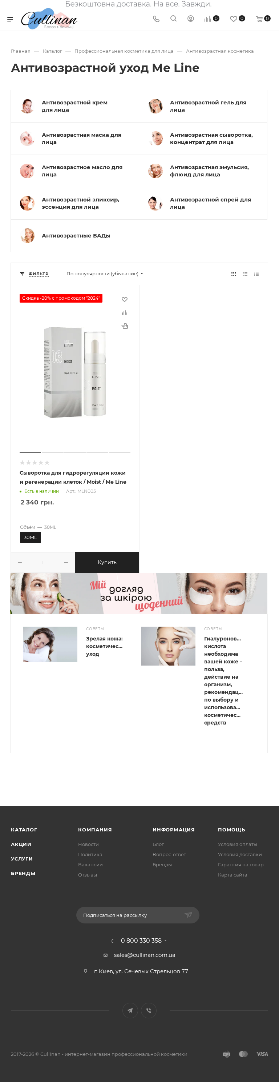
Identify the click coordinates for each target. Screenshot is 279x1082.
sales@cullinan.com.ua (144, 954)
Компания (95, 830)
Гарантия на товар (241, 864)
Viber (149, 1010)
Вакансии (90, 864)
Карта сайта (232, 875)
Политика (90, 854)
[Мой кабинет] (190, 19)
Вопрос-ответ (169, 854)
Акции (21, 844)
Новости (88, 844)
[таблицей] (256, 274)
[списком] (245, 274)
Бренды (23, 873)
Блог (158, 844)
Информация (174, 830)
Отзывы (87, 875)
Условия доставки (240, 854)
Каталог (24, 830)
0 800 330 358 (141, 941)
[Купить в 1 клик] (124, 326)
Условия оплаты (237, 844)
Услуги (22, 859)
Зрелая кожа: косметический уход (107, 646)
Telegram (130, 1010)
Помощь (231, 830)
